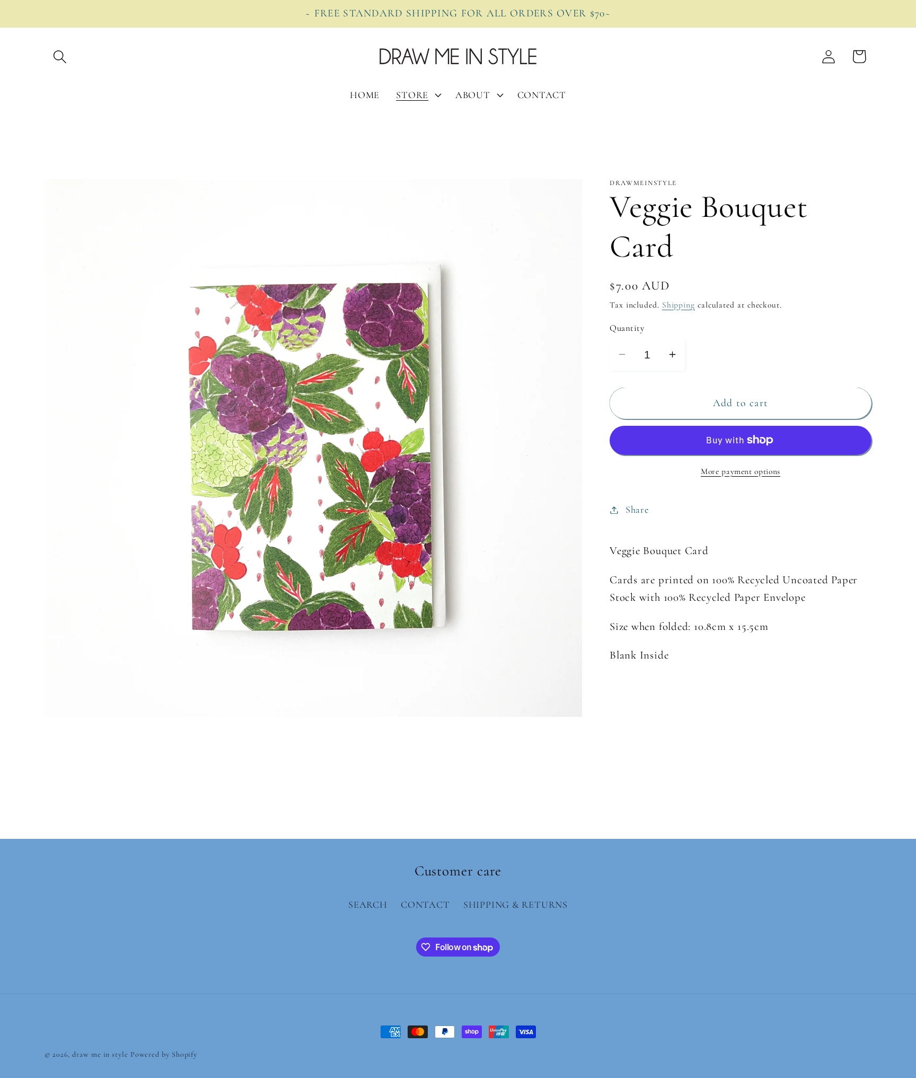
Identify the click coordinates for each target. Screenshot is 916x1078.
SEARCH (367, 905)
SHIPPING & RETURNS (515, 905)
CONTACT (425, 905)
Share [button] (637, 509)
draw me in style (101, 1054)
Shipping (678, 305)
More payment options (740, 471)
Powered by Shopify (163, 1054)
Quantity (627, 328)
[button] (60, 56)
